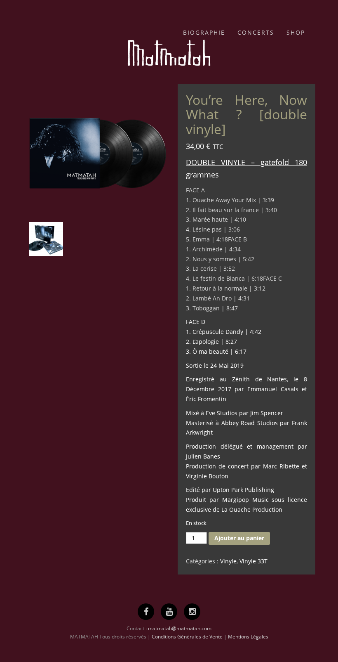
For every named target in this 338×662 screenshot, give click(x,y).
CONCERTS (255, 32)
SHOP (295, 32)
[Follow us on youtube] (169, 611)
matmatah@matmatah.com (179, 628)
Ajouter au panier (239, 538)
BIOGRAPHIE (204, 32)
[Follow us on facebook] (146, 611)
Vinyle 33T (253, 561)
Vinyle (228, 561)
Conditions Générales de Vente (187, 636)
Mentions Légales (248, 636)
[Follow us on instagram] (192, 611)
